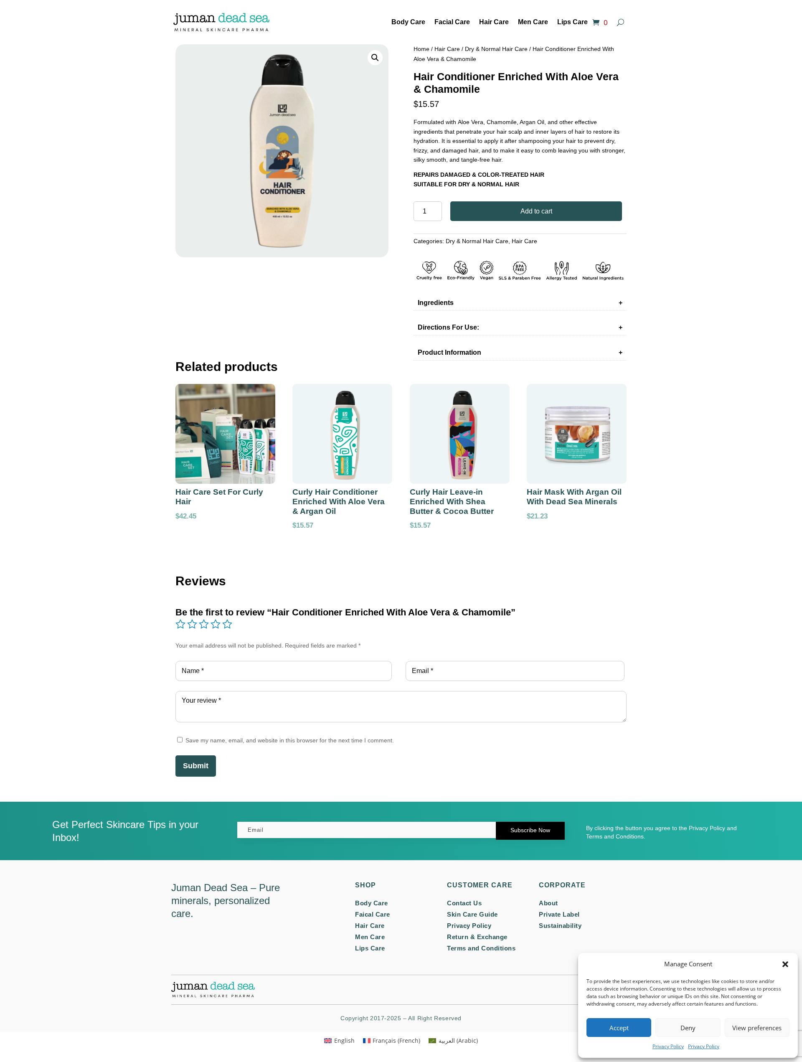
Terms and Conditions (481, 948)
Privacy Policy (668, 1046)
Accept (619, 1028)
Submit (195, 766)
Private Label (559, 914)
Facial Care (452, 21)
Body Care (408, 21)
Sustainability (560, 925)
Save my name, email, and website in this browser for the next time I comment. (289, 740)
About (548, 903)
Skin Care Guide (472, 914)
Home (421, 49)
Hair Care (494, 21)
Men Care (533, 21)
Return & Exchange (477, 936)
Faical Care (372, 914)
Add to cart (536, 211)
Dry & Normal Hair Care (496, 49)
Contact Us (464, 903)
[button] (785, 964)
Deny (687, 1028)
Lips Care (572, 21)
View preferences (757, 1028)
